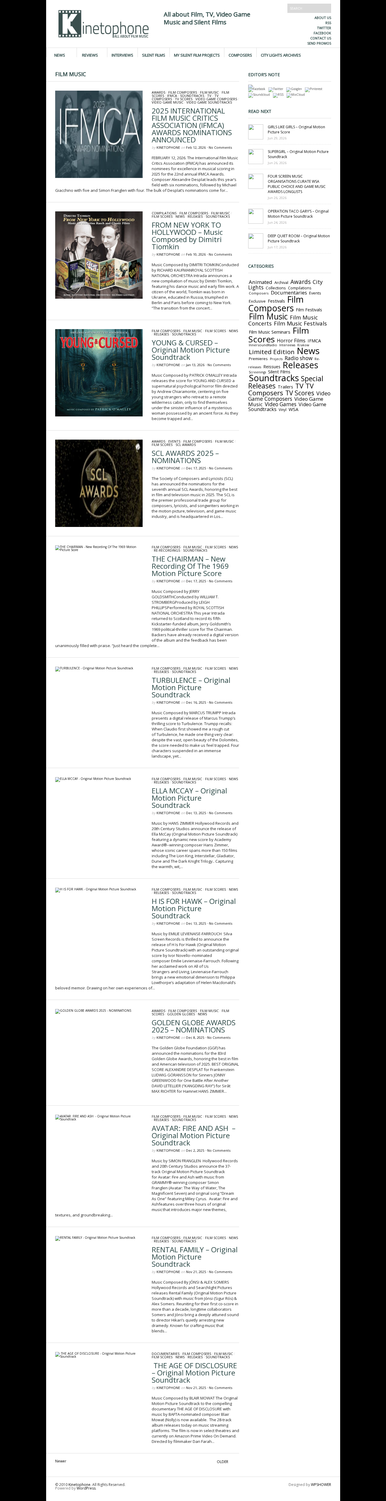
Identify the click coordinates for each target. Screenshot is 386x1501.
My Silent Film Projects (197, 54)
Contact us (320, 38)
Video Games (280, 404)
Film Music (209, 92)
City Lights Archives (281, 54)
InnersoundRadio (263, 345)
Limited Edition (272, 351)
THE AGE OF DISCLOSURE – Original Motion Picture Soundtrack (194, 1372)
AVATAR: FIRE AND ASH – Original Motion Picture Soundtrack (194, 1135)
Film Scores (162, 216)
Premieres (258, 358)
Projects (276, 359)
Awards (158, 92)
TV (209, 95)
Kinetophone (168, 147)
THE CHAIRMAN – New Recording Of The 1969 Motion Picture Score (190, 566)
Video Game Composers (216, 99)
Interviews (122, 54)
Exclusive (257, 301)
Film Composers (182, 92)
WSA (294, 409)
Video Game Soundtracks (209, 102)
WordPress (86, 1488)
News (59, 54)
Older (222, 1461)
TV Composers (281, 389)
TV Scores (183, 99)
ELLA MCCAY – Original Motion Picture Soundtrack (189, 798)
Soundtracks (192, 95)
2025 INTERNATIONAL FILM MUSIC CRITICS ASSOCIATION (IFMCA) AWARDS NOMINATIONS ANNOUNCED (192, 125)
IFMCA (172, 95)
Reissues (271, 366)
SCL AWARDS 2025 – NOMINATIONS (185, 456)
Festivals (276, 301)
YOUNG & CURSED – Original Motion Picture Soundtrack (191, 350)
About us (323, 17)
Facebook (322, 33)
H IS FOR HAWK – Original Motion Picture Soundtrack (194, 908)
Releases (195, 216)
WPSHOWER (321, 1484)
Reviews (90, 54)
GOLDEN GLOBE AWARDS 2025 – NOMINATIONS (194, 1026)
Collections (276, 288)
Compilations (164, 213)
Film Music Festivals (300, 323)
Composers (240, 54)
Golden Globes (181, 1014)
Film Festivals (309, 310)
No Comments (220, 147)
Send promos (319, 43)
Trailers (285, 387)
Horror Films (291, 340)
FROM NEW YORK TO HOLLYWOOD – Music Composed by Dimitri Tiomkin (187, 235)
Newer (60, 1461)
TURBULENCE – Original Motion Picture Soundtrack (191, 687)
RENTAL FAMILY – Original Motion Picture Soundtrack (195, 1256)
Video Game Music (167, 102)
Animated (260, 282)
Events (174, 441)
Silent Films (153, 54)
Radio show (298, 358)
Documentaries (165, 1353)
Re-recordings (167, 550)
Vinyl (282, 409)
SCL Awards (186, 444)
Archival (281, 282)
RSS (328, 22)
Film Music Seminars (269, 332)
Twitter (324, 28)
